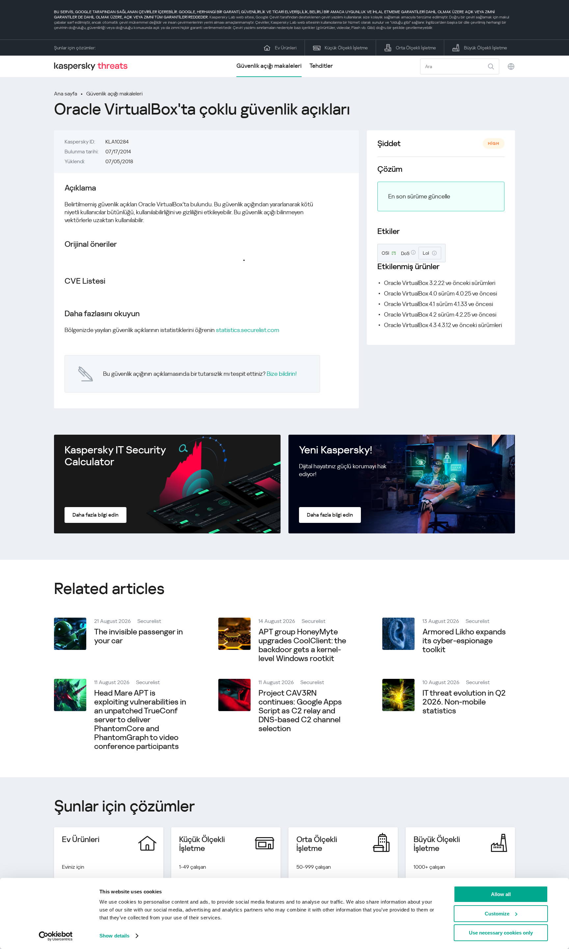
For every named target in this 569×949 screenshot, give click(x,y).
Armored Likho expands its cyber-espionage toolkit (464, 640)
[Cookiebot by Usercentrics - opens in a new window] (56, 936)
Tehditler (321, 65)
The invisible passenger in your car (138, 636)
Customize (497, 913)
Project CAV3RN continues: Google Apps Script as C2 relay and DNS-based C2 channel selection (300, 710)
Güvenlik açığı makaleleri (269, 65)
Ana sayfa (65, 93)
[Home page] (93, 66)
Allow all (501, 894)
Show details (114, 935)
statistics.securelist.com (247, 329)
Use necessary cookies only (501, 933)
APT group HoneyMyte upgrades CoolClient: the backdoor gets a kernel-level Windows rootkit (302, 645)
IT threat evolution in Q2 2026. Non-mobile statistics (464, 701)
